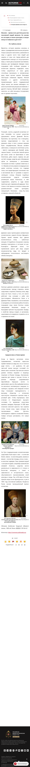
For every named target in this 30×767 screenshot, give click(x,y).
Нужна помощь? (22, 763)
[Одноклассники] (22, 750)
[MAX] (5, 750)
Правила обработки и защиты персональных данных (8, 757)
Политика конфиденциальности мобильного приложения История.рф (9, 761)
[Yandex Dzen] (25, 750)
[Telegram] (8, 750)
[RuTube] (16, 750)
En (6, 3)
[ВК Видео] (13, 750)
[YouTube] (19, 750)
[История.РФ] (15, 3)
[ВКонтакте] (10, 750)
